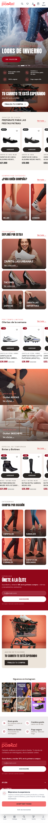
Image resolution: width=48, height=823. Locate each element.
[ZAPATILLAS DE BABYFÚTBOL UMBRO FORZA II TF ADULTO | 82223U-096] (10, 339)
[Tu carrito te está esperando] (24, 631)
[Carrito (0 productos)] (38, 3)
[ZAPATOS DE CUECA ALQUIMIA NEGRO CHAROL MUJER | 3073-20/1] (10, 140)
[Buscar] (22, 3)
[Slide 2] (22, 65)
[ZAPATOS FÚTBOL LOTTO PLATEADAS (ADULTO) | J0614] (32, 339)
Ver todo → (41, 121)
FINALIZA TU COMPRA (16, 663)
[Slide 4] (29, 65)
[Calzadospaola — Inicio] (8, 4)
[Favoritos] (27, 3)
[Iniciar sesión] (32, 3)
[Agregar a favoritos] (16, 130)
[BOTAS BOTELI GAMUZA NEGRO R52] (32, 466)
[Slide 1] (19, 65)
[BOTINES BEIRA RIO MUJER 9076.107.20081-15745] (10, 466)
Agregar (10, 149)
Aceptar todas (24, 804)
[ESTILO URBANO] (24, 38)
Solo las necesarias (24, 810)
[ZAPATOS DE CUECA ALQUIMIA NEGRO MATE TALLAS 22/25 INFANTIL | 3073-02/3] (32, 140)
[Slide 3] (25, 65)
